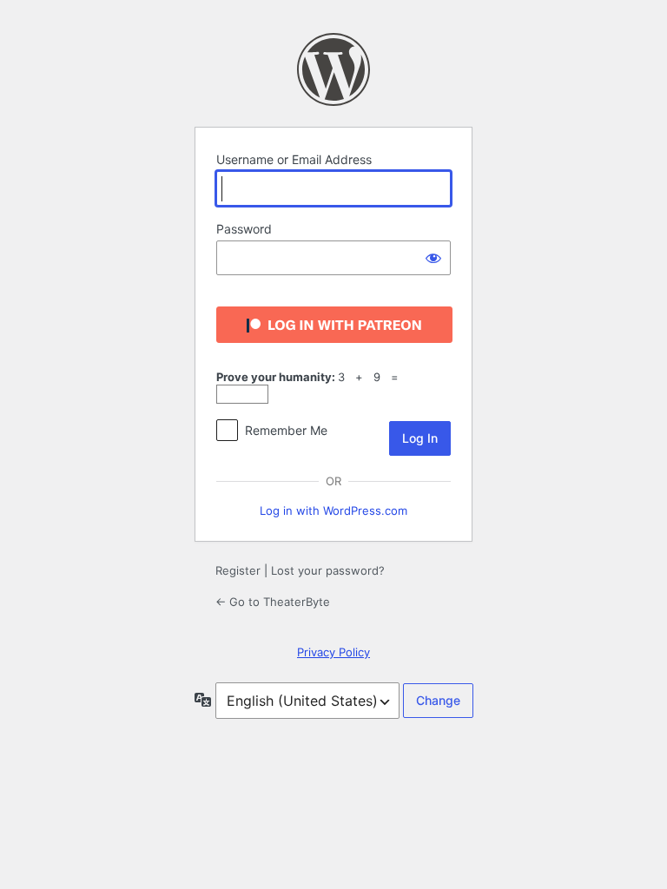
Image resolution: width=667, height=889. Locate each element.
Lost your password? (328, 570)
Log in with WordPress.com (333, 510)
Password (244, 228)
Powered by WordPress (333, 69)
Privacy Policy (333, 652)
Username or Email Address (294, 159)
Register (238, 570)
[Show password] (433, 257)
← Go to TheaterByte (272, 602)
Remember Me (286, 430)
